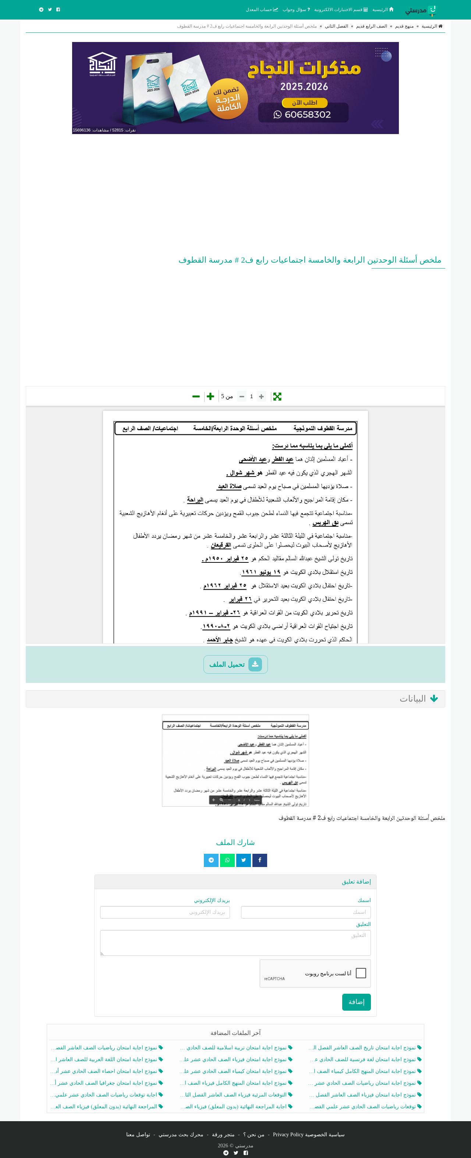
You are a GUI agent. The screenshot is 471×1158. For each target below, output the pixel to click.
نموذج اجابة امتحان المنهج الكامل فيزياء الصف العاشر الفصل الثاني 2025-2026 (233, 1083)
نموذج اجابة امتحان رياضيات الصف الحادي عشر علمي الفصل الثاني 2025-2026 (362, 1083)
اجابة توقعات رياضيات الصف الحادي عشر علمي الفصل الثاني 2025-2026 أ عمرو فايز (104, 1095)
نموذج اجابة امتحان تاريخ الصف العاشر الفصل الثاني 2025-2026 (362, 1047)
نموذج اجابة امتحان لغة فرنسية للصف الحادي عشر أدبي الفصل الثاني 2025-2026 (362, 1059)
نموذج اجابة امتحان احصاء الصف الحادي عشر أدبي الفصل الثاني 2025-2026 (104, 1071)
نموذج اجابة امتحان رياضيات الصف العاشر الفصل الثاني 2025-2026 (104, 1047)
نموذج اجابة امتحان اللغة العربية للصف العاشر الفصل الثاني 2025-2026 (104, 1059)
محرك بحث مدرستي (181, 1134)
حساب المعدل (259, 9)
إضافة (356, 1002)
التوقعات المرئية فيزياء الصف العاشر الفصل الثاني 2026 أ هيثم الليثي (233, 1095)
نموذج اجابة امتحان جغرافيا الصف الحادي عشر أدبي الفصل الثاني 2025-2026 (104, 1083)
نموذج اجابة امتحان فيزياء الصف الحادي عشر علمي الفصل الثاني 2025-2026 (233, 1059)
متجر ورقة (223, 1134)
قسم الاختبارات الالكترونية (339, 9)
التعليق (363, 924)
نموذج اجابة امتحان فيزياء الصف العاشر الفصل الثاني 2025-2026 (362, 1095)
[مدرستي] (423, 9)
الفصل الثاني (336, 26)
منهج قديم (404, 26)
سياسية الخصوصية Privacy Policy (309, 1134)
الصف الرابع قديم (371, 26)
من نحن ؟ (254, 1134)
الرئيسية (380, 9)
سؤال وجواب (295, 9)
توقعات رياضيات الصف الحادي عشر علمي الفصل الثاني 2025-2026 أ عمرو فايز (362, 1106)
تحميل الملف (228, 664)
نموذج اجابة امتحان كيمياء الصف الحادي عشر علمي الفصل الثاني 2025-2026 (233, 1071)
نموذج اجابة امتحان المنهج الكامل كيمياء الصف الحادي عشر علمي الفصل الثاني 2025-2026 (362, 1071)
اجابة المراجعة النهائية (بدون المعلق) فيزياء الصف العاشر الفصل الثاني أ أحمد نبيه (233, 1106)
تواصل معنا (138, 1134)
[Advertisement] (235, 193)
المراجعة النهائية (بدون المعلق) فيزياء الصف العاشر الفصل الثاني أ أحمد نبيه (104, 1106)
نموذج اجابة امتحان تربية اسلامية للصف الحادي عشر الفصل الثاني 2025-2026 (233, 1047)
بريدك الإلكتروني (212, 900)
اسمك (364, 900)
